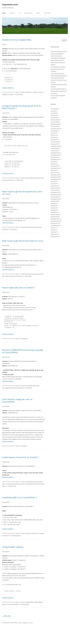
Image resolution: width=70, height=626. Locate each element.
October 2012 (54, 197)
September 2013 (55, 179)
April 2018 (53, 115)
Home (4, 13)
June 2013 (53, 183)
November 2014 (55, 168)
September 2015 (55, 159)
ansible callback (29, 602)
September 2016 (55, 146)
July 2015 (53, 161)
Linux (17, 92)
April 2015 (53, 164)
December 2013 (55, 175)
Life (20, 13)
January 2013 (54, 190)
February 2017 (55, 141)
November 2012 (55, 194)
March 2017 (54, 139)
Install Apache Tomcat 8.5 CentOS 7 (16, 484)
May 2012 (53, 208)
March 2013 (54, 186)
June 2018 (53, 113)
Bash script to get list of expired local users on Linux (22, 192)
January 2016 (54, 150)
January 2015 (54, 166)
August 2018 (54, 108)
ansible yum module (7, 94)
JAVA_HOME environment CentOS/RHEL (13, 388)
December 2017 (55, 124)
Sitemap (25, 622)
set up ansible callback (12, 604)
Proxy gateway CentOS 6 (57, 73)
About (38, 13)
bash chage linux (29, 227)
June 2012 (53, 205)
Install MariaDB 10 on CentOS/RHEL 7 (19, 497)
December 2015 (55, 152)
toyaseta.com (10, 4)
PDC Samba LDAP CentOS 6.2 (58, 89)
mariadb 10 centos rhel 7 (32, 533)
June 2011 (53, 230)
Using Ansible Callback (12, 547)
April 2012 (53, 210)
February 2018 (55, 119)
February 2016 (55, 148)
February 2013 (55, 188)
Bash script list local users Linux (14, 276)
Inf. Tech (12, 13)
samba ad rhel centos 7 (8, 180)
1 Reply (4, 44)
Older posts (6, 616)
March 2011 (54, 234)
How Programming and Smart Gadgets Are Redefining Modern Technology (59, 54)
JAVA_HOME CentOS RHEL (32, 385)
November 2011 (55, 221)
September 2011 (55, 225)
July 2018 (53, 111)
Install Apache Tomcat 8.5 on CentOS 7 (20, 457)
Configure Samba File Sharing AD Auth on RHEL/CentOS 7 (21, 107)
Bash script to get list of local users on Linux (22, 240)
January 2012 (54, 216)
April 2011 (53, 232)
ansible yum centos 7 (38, 92)
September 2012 (55, 199)
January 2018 (54, 122)
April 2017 (53, 137)
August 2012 (54, 201)
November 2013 (55, 177)
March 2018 (54, 117)
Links (20, 622)
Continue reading (8, 88)
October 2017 (54, 126)
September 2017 (55, 128)
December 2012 (55, 192)
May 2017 (53, 135)
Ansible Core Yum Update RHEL (16, 39)
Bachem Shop (28, 13)
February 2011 (55, 236)
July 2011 (53, 227)
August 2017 (54, 130)
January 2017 (54, 144)
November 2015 (55, 155)
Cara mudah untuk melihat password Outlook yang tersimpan (58, 69)
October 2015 (54, 157)
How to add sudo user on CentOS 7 (18, 287)
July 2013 (53, 181)
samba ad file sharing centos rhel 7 (34, 178)
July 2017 (53, 133)
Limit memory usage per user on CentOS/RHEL (17, 400)
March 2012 (54, 212)
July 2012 (53, 203)
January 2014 (54, 172)
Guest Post (47, 13)
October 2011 (54, 223)
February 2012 (55, 214)
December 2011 (55, 219)
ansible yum (28, 92)
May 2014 (53, 170)
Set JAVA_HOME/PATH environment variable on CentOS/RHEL (22, 351)
